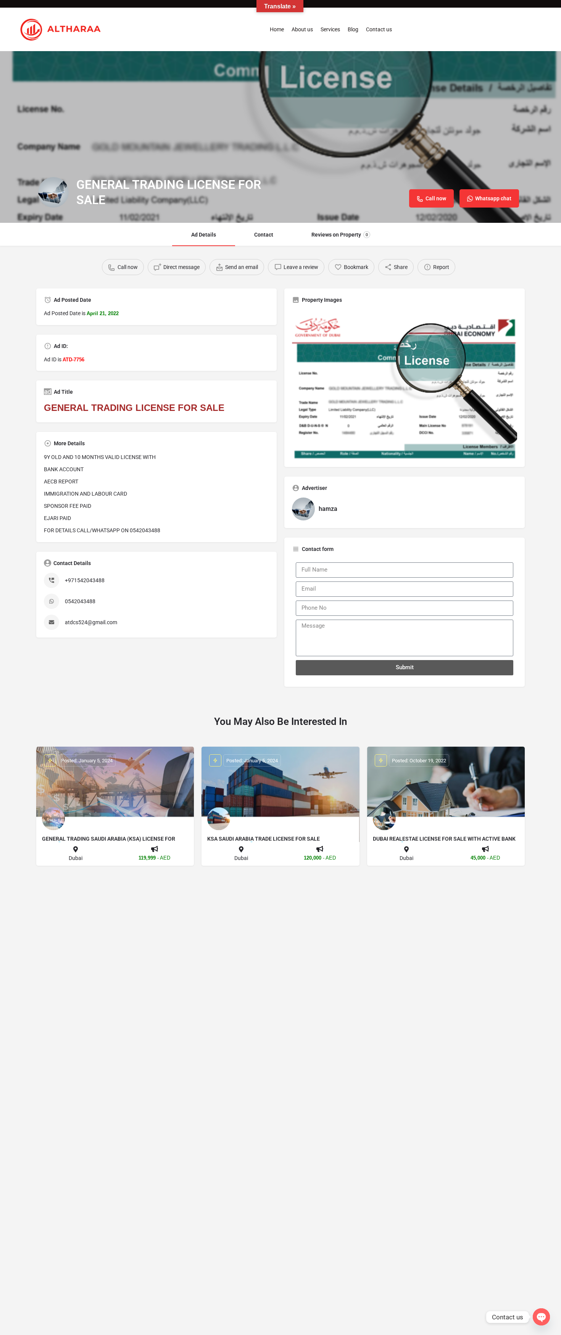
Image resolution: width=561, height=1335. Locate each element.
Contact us (379, 29)
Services (330, 29)
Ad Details (203, 235)
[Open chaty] (541, 1316)
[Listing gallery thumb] (404, 384)
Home (277, 29)
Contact (263, 235)
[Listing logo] (53, 192)
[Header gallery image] (280, 137)
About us (302, 29)
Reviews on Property (339, 235)
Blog (353, 29)
